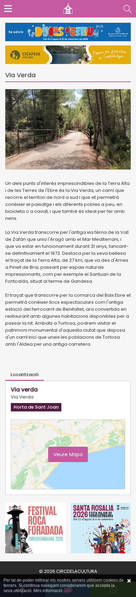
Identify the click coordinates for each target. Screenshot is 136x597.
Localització (24, 374)
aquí (67, 590)
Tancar (129, 581)
